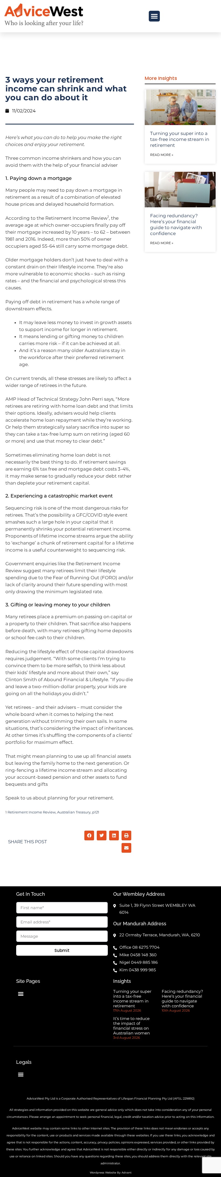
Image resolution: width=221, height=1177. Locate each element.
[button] (154, 16)
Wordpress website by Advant (111, 1172)
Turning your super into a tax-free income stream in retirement (179, 139)
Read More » (161, 155)
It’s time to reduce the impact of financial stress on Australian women (131, 1026)
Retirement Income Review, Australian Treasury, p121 (53, 812)
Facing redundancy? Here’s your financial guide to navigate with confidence (182, 998)
